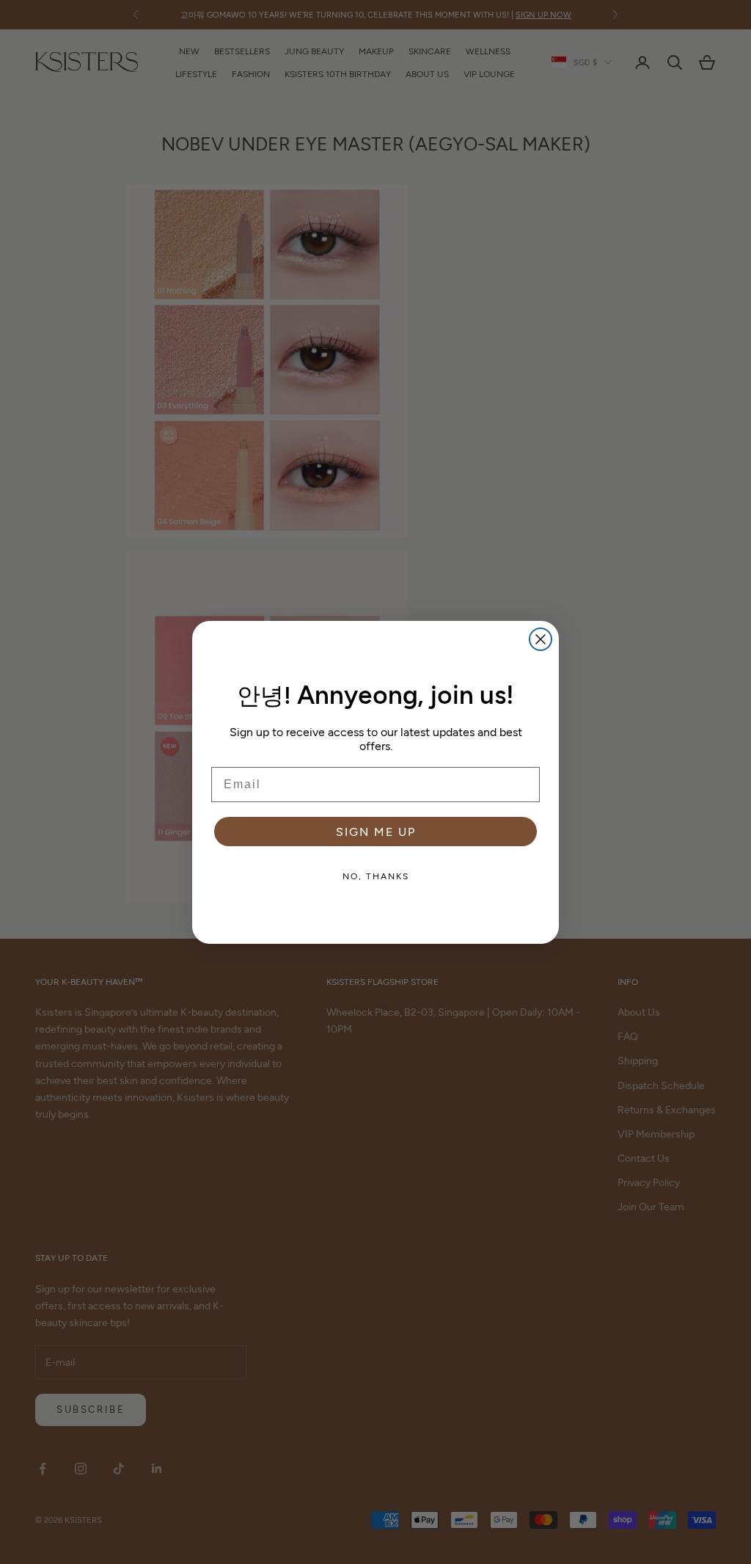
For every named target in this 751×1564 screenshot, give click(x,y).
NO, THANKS (375, 875)
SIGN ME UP (376, 831)
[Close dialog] (541, 639)
